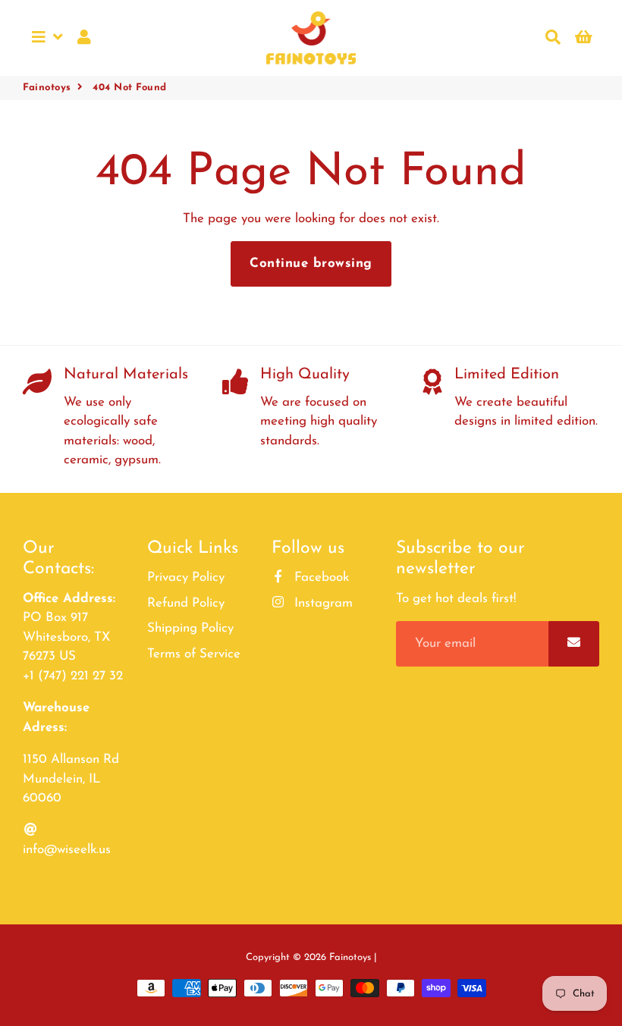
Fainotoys (47, 88)
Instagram (322, 603)
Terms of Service (193, 654)
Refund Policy (186, 603)
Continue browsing (311, 263)
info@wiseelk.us (67, 849)
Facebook (320, 577)
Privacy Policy (186, 577)
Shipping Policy (190, 628)
